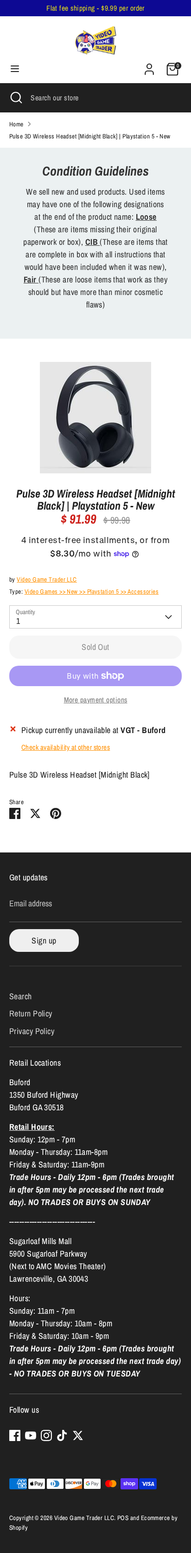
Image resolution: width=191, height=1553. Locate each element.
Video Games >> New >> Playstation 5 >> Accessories (92, 591)
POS (122, 1518)
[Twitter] (77, 1435)
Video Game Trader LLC (46, 579)
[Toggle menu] (15, 69)
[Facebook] (14, 1435)
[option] (95, 417)
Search (20, 996)
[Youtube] (30, 1435)
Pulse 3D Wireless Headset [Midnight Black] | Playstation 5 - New (90, 136)
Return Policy (30, 1013)
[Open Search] (15, 97)
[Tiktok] (62, 1435)
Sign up (44, 940)
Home (16, 124)
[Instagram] (46, 1435)
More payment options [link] (95, 700)
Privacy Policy (31, 1031)
